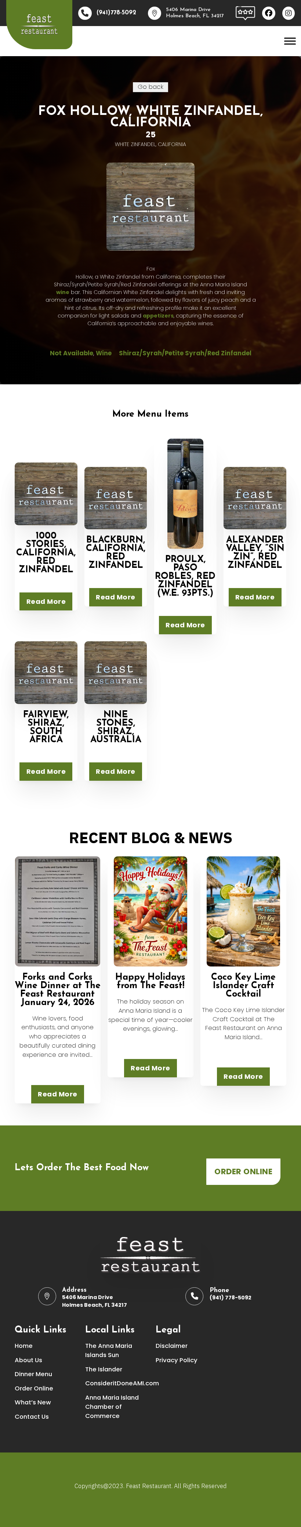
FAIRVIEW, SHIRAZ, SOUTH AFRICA (46, 727)
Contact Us (32, 1416)
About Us (28, 1360)
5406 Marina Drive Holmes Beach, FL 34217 (94, 1301)
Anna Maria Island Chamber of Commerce (112, 1406)
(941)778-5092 (116, 13)
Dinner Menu (33, 1374)
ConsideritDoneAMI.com (115, 1383)
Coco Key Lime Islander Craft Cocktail (243, 986)
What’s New (33, 1402)
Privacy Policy (176, 1360)
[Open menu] (290, 41)
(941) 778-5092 (230, 1297)
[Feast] (39, 24)
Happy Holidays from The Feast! (150, 981)
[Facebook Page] (268, 13)
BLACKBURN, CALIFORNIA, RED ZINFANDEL (115, 553)
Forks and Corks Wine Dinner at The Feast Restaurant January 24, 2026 (58, 990)
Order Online (34, 1388)
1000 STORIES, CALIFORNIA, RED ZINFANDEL (46, 553)
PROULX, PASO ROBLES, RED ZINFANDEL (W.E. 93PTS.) (185, 576)
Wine (104, 353)
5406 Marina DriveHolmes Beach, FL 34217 (195, 13)
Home (24, 1346)
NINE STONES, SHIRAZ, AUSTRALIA (115, 727)
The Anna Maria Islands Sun (108, 1350)
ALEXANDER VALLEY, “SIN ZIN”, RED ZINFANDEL (255, 553)
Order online (243, 1171)
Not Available (71, 353)
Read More (46, 601)
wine (62, 292)
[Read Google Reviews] (245, 12)
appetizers (158, 315)
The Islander (103, 1369)
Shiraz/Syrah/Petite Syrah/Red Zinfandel (185, 353)
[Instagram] (288, 13)
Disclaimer (172, 1346)
